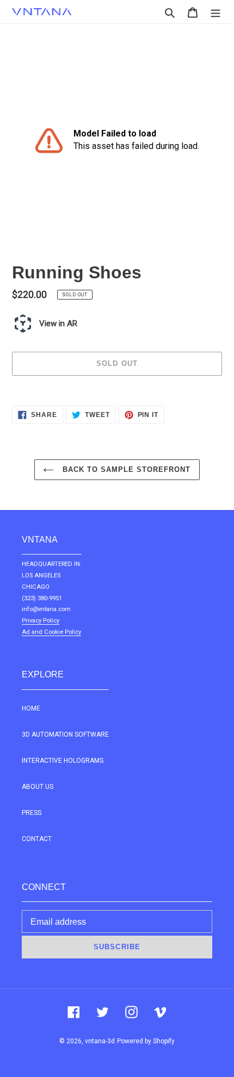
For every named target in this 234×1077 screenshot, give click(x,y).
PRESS (31, 813)
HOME (31, 708)
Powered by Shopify (146, 1041)
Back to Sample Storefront (124, 469)
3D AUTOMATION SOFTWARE (65, 734)
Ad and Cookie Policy (51, 632)
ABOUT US (37, 786)
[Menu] (215, 11)
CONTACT (37, 839)
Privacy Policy (40, 620)
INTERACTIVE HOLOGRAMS (62, 760)
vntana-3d (100, 1041)
